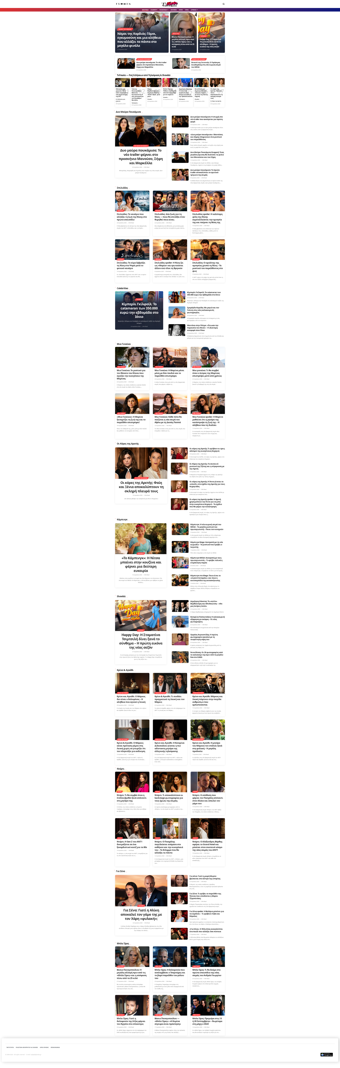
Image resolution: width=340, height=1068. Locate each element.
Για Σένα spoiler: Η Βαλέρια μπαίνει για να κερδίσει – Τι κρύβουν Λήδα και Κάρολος (206, 913)
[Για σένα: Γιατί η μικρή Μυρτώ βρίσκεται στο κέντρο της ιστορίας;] (179, 881)
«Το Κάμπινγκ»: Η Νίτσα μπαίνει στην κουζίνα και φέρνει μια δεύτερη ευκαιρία (140, 564)
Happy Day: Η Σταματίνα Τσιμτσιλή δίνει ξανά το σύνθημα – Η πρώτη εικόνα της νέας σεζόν (210, 43)
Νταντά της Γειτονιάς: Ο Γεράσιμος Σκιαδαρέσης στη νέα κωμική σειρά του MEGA (206, 64)
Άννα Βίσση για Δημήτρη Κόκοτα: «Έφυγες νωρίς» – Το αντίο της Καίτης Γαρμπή (201, 92)
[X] (119, 4)
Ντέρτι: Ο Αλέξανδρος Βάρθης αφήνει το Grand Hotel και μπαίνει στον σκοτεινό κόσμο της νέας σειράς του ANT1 (207, 845)
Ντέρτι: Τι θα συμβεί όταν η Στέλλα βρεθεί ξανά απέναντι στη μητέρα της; (131, 798)
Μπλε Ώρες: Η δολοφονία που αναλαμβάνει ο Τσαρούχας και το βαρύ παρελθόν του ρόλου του (170, 974)
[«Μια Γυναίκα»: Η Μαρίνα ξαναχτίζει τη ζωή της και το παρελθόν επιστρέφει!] (132, 403)
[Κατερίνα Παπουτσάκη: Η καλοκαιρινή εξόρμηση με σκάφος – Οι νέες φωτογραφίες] (180, 622)
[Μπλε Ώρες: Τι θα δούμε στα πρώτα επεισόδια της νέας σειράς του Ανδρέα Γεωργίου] (208, 956)
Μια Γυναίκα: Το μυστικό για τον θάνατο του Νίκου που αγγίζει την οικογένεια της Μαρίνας (131, 374)
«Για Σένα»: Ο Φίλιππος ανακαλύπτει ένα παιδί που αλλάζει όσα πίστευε (206, 930)
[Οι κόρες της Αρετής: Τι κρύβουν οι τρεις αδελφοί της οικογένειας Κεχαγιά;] (179, 453)
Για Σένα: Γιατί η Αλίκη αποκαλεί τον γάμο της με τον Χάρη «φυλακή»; (141, 914)
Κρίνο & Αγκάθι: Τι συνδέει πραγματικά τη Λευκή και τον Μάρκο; (169, 699)
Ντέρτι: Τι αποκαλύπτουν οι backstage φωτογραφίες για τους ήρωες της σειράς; (169, 798)
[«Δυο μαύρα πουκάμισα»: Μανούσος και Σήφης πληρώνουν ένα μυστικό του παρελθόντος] (180, 139)
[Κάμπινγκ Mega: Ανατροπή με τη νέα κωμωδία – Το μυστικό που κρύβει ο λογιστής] (180, 547)
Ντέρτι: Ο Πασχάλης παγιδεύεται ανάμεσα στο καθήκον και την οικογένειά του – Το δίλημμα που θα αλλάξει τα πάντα (169, 847)
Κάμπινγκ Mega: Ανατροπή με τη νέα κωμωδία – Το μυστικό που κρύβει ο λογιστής (206, 544)
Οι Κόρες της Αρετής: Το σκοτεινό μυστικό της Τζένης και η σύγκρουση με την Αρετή (206, 466)
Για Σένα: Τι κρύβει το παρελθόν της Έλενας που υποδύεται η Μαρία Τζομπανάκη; (205, 896)
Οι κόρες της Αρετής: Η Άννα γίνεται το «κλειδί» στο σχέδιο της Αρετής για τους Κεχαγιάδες (207, 484)
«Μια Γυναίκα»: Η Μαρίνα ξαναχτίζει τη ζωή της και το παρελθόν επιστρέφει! (131, 419)
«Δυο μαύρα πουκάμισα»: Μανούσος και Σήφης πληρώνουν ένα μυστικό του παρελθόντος (206, 137)
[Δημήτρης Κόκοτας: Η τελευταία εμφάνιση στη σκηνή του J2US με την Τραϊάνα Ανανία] (185, 82)
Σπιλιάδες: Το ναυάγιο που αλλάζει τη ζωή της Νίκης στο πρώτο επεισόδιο (132, 217)
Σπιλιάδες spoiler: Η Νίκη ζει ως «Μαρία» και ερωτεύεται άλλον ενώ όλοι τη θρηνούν (169, 265)
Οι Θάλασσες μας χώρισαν (120, 100)
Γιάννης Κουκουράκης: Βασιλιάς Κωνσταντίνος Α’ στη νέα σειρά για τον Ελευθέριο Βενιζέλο (137, 94)
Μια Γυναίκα (124, 344)
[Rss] (129, 4)
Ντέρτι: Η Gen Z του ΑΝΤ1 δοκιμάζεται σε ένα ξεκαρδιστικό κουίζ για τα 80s (132, 844)
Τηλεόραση (135, 103)
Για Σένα (120, 871)
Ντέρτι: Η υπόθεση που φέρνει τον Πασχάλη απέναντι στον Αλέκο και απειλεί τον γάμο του (207, 799)
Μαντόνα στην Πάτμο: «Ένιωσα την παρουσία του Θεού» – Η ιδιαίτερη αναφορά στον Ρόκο (202, 327)
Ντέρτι (120, 769)
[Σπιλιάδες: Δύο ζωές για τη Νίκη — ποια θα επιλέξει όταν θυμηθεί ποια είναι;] (170, 201)
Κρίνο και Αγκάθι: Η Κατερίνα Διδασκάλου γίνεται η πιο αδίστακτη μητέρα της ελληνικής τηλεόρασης (169, 747)
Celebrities (122, 288)
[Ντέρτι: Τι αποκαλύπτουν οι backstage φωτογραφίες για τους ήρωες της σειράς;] (170, 782)
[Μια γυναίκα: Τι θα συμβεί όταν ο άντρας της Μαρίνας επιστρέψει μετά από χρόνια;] (208, 357)
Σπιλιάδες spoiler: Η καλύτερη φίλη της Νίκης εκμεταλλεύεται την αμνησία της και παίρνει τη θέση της (207, 218)
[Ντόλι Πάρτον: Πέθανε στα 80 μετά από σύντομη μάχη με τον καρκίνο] (169, 82)
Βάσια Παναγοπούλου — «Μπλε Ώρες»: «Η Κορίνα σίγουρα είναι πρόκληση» (168, 1021)
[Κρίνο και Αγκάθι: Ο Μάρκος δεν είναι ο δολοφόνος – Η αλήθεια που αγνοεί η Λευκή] (132, 683)
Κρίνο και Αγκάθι (122, 693)
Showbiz (203, 36)
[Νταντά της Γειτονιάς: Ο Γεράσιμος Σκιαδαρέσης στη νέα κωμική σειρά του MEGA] (181, 63)
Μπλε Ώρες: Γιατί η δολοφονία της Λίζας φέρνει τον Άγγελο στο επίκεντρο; (131, 1021)
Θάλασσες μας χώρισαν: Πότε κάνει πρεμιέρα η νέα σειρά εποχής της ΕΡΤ (122, 92)
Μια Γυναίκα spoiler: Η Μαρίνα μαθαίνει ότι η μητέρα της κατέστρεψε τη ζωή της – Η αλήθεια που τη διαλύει (207, 421)
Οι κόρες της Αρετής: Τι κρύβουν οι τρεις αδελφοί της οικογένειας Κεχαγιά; (207, 449)
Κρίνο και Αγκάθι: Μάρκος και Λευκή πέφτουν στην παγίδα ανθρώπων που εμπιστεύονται (207, 700)
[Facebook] (117, 4)
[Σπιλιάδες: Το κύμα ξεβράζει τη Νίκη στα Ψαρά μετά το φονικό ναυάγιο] (132, 249)
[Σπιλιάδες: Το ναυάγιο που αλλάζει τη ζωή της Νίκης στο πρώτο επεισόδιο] (132, 201)
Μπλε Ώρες (176, 33)
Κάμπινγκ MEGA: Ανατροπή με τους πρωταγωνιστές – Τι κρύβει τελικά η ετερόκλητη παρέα (206, 560)
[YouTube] (121, 4)
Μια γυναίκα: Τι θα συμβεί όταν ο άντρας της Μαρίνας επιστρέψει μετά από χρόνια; (207, 373)
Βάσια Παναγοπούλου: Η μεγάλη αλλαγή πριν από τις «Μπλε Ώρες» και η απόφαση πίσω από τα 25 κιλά (183, 42)
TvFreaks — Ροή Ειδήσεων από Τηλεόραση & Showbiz (143, 75)
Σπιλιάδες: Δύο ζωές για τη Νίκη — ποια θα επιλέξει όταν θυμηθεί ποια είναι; (170, 217)
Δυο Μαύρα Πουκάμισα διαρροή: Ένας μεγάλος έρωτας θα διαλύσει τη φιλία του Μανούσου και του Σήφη (207, 154)
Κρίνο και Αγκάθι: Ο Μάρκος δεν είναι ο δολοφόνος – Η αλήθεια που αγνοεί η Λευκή (131, 699)
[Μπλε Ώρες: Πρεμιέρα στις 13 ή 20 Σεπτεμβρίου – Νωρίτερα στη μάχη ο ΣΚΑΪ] (208, 1005)
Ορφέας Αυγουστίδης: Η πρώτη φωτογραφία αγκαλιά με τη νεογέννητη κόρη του (204, 637)
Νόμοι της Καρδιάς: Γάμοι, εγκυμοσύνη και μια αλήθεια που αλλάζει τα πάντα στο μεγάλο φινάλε (139, 39)
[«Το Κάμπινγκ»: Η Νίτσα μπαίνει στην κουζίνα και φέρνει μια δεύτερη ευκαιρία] (140, 538)
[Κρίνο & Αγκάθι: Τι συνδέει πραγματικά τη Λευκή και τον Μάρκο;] (170, 683)
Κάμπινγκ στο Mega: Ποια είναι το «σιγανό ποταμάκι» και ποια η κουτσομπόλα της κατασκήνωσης (205, 578)
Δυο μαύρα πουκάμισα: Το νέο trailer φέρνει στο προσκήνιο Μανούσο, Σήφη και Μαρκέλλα (151, 64)
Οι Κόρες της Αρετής (215, 101)
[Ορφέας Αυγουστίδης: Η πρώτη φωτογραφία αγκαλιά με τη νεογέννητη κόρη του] (180, 639)
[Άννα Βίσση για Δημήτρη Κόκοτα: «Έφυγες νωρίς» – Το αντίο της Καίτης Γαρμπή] (201, 82)
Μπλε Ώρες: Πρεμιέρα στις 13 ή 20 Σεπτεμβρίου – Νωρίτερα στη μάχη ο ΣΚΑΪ (207, 1021)
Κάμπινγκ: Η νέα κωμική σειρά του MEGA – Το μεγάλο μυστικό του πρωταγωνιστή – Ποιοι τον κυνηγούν (206, 527)
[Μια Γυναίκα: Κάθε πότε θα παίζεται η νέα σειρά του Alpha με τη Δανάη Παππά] (170, 403)
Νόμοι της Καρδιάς (125, 29)
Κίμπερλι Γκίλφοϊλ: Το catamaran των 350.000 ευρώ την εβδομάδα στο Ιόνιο (204, 293)
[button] (223, 4)
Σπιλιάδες (122, 188)
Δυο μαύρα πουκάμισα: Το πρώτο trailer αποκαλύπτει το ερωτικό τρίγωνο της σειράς (205, 172)
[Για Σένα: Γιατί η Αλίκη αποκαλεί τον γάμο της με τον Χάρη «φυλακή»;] (141, 890)
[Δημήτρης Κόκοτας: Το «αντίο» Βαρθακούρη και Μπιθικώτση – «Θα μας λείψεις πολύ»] (180, 606)
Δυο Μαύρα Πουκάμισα (144, 59)
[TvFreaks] (170, 4)
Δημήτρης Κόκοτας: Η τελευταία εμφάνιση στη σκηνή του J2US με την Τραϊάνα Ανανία (185, 92)
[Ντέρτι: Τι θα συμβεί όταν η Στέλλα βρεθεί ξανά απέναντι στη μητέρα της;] (132, 782)
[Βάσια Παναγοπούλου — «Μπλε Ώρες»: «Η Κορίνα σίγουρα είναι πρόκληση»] (170, 1005)
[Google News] (124, 4)
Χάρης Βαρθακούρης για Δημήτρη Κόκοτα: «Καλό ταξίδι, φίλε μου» (153, 92)
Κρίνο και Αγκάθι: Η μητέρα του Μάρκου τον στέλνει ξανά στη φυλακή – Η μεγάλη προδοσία (207, 747)
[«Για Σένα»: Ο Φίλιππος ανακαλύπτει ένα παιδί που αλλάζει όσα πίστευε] (179, 934)
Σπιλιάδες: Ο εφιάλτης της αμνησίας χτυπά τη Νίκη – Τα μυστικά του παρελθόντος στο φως (207, 266)
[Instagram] (127, 4)
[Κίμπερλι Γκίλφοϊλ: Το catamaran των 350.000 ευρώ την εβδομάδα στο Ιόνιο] (176, 297)
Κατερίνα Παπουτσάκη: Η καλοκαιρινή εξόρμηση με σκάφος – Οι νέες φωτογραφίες (207, 619)
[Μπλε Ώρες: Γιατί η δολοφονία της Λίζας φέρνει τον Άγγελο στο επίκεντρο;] (132, 1005)
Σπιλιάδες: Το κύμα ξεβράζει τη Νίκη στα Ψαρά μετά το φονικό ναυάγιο (131, 265)
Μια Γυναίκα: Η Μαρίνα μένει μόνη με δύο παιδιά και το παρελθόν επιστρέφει (169, 373)
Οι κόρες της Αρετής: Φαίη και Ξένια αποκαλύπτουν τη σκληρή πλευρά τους (216, 93)
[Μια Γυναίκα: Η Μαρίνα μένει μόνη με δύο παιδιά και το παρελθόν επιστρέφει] (170, 357)
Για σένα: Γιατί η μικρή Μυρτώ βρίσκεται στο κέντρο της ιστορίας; (205, 877)
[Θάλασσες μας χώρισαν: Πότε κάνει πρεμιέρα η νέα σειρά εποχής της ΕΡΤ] (122, 82)
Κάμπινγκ (122, 519)
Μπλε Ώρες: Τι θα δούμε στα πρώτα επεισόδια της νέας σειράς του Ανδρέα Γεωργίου (206, 972)
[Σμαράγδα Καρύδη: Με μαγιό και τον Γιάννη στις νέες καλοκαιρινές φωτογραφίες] (176, 312)
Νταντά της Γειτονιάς (198, 59)
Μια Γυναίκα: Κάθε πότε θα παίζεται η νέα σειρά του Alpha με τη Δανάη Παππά (168, 419)
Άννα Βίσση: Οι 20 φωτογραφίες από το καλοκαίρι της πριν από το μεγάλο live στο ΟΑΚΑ (206, 654)
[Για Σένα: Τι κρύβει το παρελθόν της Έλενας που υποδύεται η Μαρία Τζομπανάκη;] (179, 898)
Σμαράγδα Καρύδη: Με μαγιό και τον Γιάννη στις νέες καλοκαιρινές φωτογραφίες (203, 310)
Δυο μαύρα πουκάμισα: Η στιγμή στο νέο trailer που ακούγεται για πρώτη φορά (206, 119)
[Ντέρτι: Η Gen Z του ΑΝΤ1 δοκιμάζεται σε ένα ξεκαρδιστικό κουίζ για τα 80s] (132, 828)
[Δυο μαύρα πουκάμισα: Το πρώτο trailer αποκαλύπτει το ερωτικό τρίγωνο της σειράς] (180, 175)
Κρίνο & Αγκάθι (125, 670)
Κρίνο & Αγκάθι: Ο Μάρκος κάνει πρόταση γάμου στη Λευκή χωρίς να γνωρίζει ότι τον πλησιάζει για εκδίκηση (131, 747)
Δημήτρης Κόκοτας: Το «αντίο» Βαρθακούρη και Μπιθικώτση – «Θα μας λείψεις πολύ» (206, 603)
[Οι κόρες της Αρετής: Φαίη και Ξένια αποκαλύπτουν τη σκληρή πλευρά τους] (217, 82)
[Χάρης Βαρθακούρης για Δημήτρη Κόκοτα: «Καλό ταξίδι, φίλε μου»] (154, 82)
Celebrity (139, 299)
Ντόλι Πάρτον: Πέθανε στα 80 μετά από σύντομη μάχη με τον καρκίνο (169, 91)
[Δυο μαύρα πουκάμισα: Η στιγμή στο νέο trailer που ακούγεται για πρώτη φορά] (180, 121)
